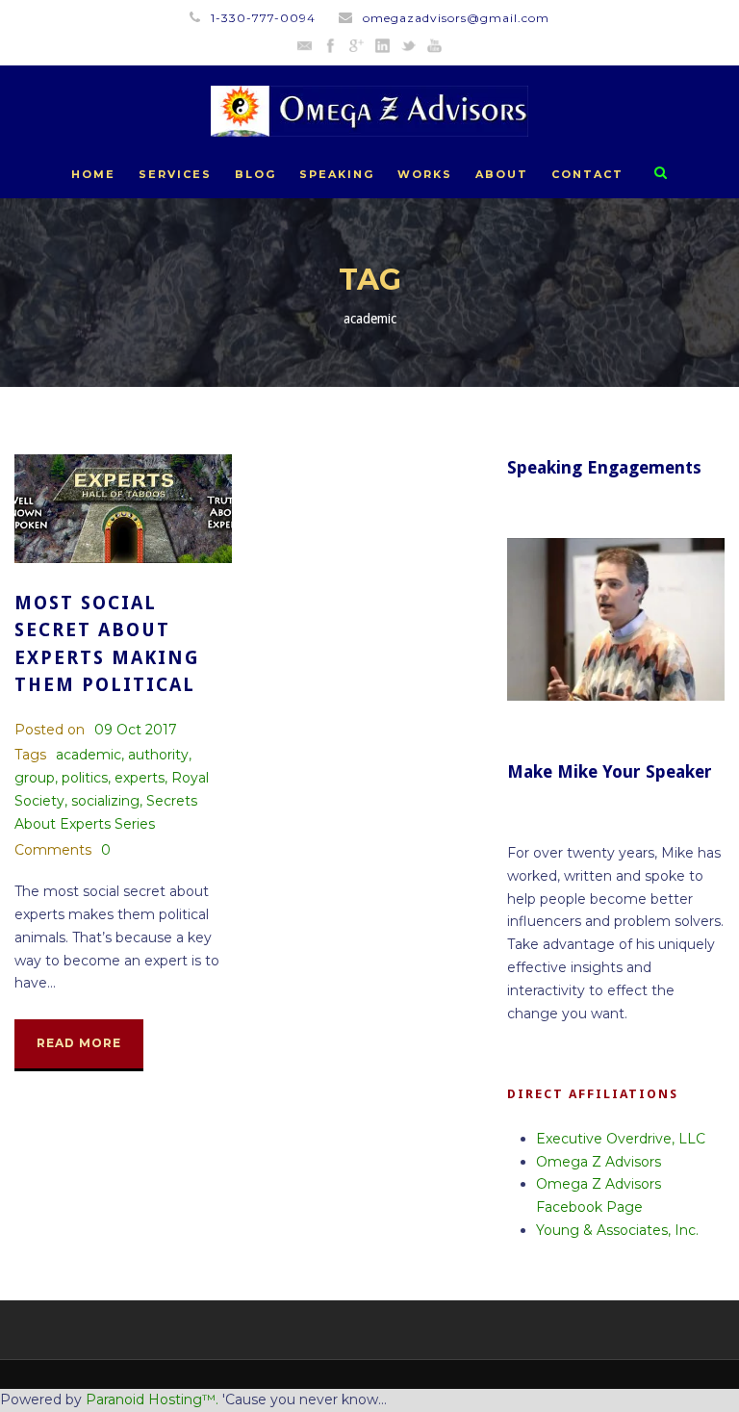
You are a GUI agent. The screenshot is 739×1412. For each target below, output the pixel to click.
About (501, 174)
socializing (105, 800)
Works (424, 174)
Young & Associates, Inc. (617, 1230)
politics (85, 777)
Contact (587, 174)
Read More (79, 1043)
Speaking (336, 174)
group (34, 777)
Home (93, 174)
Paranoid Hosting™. (152, 1399)
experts (140, 777)
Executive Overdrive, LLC (620, 1138)
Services (175, 174)
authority (158, 754)
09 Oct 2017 (135, 729)
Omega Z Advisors (598, 1161)
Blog (255, 174)
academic (88, 754)
